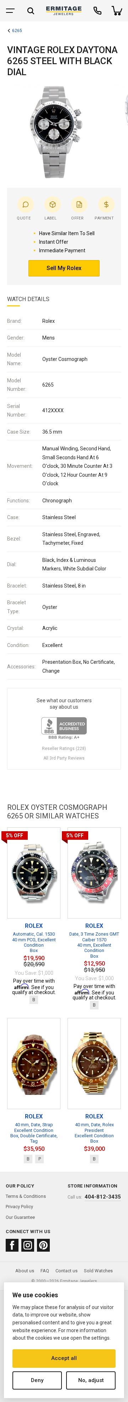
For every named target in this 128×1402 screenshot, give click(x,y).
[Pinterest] (43, 1245)
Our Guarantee (20, 1217)
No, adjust (91, 1380)
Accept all (64, 1358)
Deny (37, 1380)
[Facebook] (12, 1245)
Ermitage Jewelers (78, 1281)
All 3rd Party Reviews (64, 758)
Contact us (66, 1270)
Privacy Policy (19, 1206)
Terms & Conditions (26, 1196)
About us (24, 1270)
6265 (17, 31)
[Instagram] (27, 1245)
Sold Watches (98, 1270)
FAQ (45, 1270)
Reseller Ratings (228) (64, 748)
